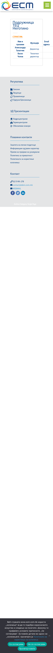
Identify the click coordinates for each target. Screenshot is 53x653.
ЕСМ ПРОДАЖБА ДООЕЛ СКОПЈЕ (25, 416)
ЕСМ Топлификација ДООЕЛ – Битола (25, 448)
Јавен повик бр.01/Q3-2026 (25, 303)
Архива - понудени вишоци (25, 335)
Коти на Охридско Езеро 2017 (25, 476)
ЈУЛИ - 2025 (19, 321)
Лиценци (17, 93)
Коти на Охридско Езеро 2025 (25, 504)
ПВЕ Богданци (25, 582)
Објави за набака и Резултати (25, 553)
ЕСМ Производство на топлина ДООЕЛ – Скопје (25, 432)
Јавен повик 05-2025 (25, 239)
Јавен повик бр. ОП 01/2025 (25, 289)
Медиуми (25, 511)
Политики (19, 589)
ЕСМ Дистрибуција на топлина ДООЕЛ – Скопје (25, 396)
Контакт (14, 174)
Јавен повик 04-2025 (25, 236)
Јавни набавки (17, 314)
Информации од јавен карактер (24, 148)
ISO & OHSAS (25, 225)
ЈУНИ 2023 (19, 324)
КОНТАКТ (16, 472)
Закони (16, 89)
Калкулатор (31, 469)
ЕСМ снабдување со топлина (25, 444)
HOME (17, 218)
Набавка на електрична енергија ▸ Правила (25, 537)
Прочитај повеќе (27, 648)
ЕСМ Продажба (25, 423)
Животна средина (21, 451)
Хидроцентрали (20, 119)
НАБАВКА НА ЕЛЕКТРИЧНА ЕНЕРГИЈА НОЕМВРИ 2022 (25, 523)
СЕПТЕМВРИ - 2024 (25, 617)
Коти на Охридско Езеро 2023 (25, 497)
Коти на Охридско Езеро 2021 (25, 490)
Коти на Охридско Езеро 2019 (25, 483)
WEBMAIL (17, 189)
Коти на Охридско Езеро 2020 (25, 486)
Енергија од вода (25, 391)
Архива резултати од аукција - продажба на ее (25, 347)
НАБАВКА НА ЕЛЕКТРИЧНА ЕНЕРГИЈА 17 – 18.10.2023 (25, 516)
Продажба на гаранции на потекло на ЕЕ (25, 597)
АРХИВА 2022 (25, 338)
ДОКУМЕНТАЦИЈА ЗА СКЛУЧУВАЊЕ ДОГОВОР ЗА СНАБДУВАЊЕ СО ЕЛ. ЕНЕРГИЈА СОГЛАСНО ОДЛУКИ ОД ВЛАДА (25, 375)
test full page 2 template (21, 211)
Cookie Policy (19, 208)
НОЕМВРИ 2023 (25, 550)
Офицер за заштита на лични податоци (25, 576)
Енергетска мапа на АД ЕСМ (25, 384)
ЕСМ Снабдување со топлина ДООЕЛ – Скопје (25, 439)
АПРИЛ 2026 (25, 331)
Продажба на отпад (25, 610)
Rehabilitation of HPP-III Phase (25, 229)
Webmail (15, 232)
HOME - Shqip (32, 222)
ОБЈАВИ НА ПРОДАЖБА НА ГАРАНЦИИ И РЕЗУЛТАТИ (25, 559)
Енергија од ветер (25, 388)
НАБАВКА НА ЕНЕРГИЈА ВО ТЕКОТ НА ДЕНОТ (25, 544)
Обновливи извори (21, 126)
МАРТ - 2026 (35, 508)
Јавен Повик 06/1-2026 (25, 246)
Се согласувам (16, 644)
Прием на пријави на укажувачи (24, 152)
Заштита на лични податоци (23, 145)
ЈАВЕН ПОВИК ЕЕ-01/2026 (25, 310)
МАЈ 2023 (24, 508)
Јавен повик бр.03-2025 (25, 306)
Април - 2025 (19, 328)
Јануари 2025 (20, 317)
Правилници (19, 96)
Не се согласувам (36, 644)
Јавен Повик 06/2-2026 (25, 250)
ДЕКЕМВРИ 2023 (33, 366)
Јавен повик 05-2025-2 (25, 243)
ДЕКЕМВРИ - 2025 (17, 366)
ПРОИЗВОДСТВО (25, 613)
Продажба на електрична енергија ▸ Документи (25, 604)
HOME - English (18, 222)
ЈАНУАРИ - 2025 (32, 314)
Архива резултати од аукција (25, 352)
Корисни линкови (30, 472)
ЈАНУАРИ (31, 317)
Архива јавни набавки (25, 342)
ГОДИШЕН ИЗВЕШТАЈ (25, 356)
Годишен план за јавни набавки (25, 359)
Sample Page (32, 208)
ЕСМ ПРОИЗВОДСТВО (25, 426)
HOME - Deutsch (29, 218)
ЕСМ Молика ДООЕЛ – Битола (25, 402)
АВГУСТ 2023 (30, 324)
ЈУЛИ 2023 (31, 321)
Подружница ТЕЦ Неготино (25, 585)
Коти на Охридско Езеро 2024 (25, 501)
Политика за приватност (21, 156)
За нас (20, 455)
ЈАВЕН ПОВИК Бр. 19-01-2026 (25, 285)
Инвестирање (19, 469)
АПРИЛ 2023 (31, 328)
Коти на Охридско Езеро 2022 (25, 493)
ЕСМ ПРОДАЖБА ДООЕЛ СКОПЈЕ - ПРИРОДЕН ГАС (25, 410)
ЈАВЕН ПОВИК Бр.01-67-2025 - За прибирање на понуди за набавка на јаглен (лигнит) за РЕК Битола (25, 296)
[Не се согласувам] (49, 635)
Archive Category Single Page (25, 204)
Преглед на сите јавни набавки (25, 592)
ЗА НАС (33, 451)
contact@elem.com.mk (23, 185)
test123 (36, 211)
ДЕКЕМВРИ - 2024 (25, 363)
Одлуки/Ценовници (22, 100)
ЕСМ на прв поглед (25, 405)
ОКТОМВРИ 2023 (25, 571)
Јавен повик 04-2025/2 (29, 232)
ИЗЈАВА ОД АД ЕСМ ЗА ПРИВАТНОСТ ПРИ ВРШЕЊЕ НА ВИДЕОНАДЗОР (25, 463)
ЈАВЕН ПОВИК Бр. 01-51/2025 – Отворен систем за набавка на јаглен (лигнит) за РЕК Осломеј (25, 267)
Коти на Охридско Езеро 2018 (25, 479)
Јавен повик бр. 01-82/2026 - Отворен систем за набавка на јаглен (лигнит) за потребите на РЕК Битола (25, 278)
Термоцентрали (20, 122)
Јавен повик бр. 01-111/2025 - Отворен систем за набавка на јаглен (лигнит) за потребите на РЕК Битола (25, 257)
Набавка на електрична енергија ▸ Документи (25, 530)
